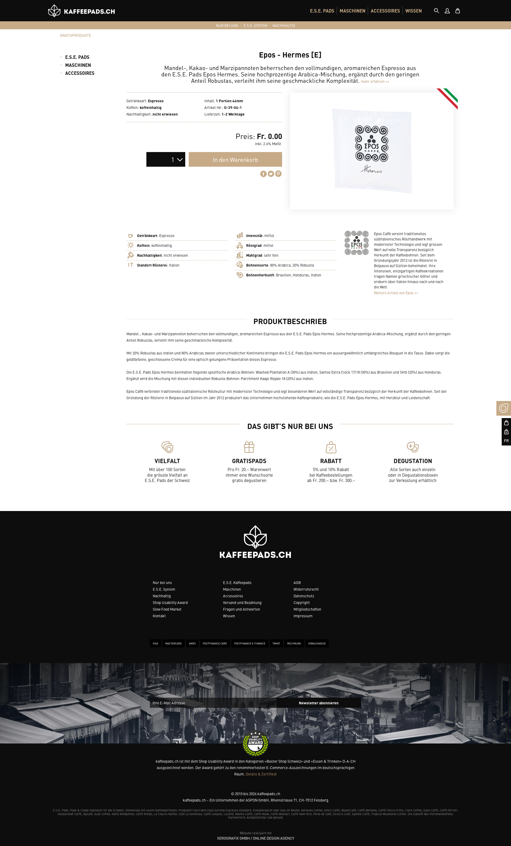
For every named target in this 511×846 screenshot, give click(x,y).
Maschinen (232, 589)
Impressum (303, 615)
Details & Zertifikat (261, 773)
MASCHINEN (352, 10)
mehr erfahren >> (375, 81)
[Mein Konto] (447, 10)
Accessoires (233, 595)
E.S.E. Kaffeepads (237, 582)
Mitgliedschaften (307, 609)
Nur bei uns (162, 582)
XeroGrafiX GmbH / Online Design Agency (255, 838)
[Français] (503, 441)
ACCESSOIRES (385, 10)
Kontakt (159, 615)
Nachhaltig (162, 595)
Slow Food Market (167, 609)
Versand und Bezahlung (242, 602)
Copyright (302, 602)
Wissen (229, 615)
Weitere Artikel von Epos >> (396, 292)
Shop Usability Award (170, 602)
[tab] (436, 10)
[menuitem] (322, 10)
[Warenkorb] (457, 10)
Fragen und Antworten (241, 609)
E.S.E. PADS (322, 10)
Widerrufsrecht (306, 589)
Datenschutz (304, 595)
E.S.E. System (164, 589)
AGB (297, 582)
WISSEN (413, 10)
